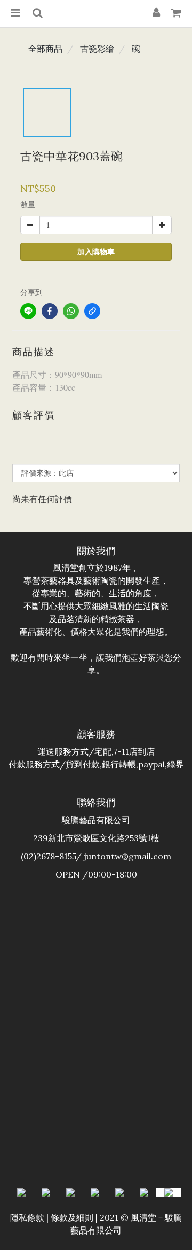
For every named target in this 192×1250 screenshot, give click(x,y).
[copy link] (92, 311)
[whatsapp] (71, 311)
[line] (28, 311)
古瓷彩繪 (97, 48)
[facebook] (50, 311)
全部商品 (45, 48)
